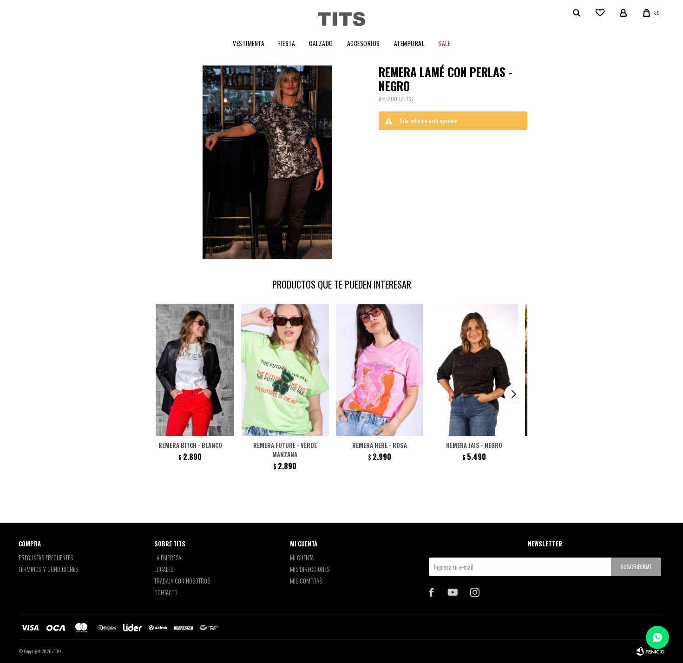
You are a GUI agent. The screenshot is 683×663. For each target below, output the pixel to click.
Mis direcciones (309, 569)
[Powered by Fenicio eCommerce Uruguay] (650, 651)
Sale (444, 43)
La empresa (167, 557)
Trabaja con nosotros (182, 580)
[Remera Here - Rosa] (380, 370)
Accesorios (363, 43)
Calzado (321, 43)
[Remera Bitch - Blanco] (190, 370)
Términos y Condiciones (48, 569)
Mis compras (306, 580)
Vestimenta (248, 43)
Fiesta (286, 43)
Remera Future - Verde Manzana (285, 449)
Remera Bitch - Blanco (190, 445)
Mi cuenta (302, 557)
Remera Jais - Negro (474, 445)
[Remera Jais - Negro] (474, 370)
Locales (163, 569)
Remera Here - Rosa (379, 445)
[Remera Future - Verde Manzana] (285, 370)
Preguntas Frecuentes (46, 557)
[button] (513, 394)
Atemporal (409, 43)
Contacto (165, 592)
